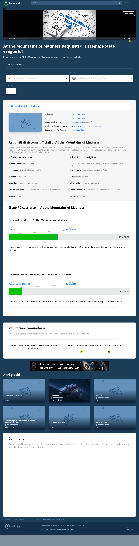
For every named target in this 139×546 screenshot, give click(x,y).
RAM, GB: (9, 85)
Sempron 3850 (71, 284)
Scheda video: (75, 73)
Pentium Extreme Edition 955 (19, 284)
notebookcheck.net (66, 529)
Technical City (12, 3)
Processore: (10, 73)
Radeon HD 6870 (72, 229)
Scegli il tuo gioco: (69, 106)
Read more (128, 14)
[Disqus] (69, 484)
